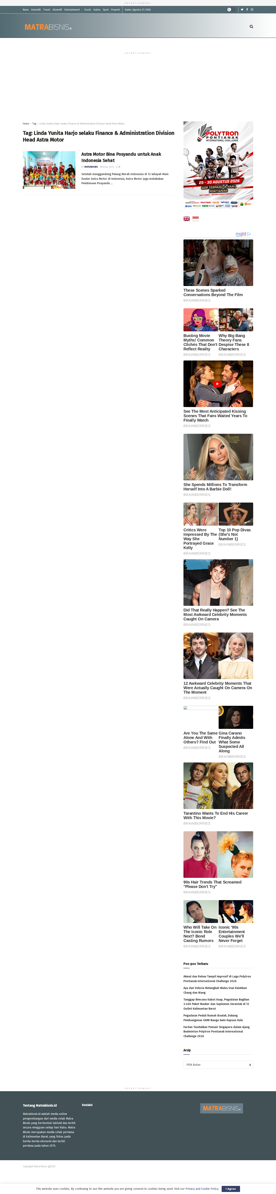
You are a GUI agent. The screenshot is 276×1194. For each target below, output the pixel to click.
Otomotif (57, 9)
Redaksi (87, 1105)
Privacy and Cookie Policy (201, 1189)
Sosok (87, 9)
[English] (186, 219)
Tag (34, 123)
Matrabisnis (91, 167)
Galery (96, 9)
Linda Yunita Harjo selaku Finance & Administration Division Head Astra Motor (82, 123)
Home (26, 123)
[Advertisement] (138, 91)
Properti (115, 9)
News (26, 9)
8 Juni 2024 (108, 167)
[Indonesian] (195, 219)
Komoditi (36, 9)
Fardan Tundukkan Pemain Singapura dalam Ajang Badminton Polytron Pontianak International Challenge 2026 (216, 1031)
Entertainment (72, 9)
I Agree (231, 1188)
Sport (106, 9)
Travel (46, 9)
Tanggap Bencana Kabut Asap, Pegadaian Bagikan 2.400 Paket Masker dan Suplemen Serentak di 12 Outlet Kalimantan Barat (216, 1004)
